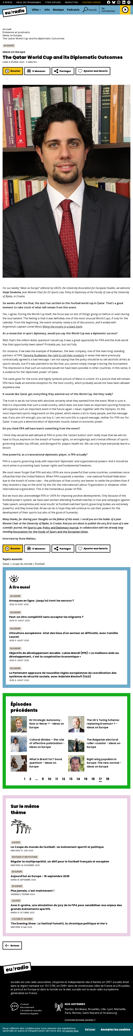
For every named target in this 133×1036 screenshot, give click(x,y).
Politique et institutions (24, 857)
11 (56, 779)
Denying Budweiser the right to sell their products (53, 355)
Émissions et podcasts (16, 32)
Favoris (92, 10)
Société (16, 842)
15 (85, 779)
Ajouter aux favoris (96, 71)
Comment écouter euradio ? (80, 1019)
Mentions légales (29, 1013)
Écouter (15, 71)
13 (71, 779)
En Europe (9, 45)
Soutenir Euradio (91, 2)
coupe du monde (22, 564)
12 (63, 779)
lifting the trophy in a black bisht (62, 326)
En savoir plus (71, 1030)
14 (78, 779)
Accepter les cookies (115, 1029)
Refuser (90, 1029)
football (40, 564)
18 (107, 779)
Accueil (7, 29)
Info (47, 10)
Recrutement (27, 1007)
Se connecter (108, 9)
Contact (24, 1004)
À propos (7, 2)
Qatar (6, 564)
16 (93, 779)
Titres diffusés (53, 2)
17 (100, 779)
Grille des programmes (28, 2)
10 (49, 779)
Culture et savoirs (22, 919)
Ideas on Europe (12, 35)
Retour (15, 945)
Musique (58, 10)
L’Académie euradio (31, 1010)
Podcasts (73, 10)
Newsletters (71, 2)
